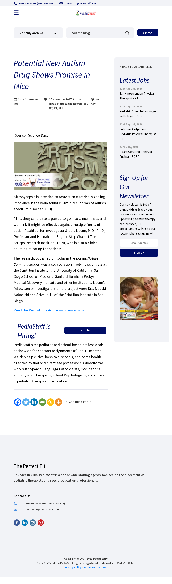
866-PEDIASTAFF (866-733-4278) (35, 3)
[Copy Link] (50, 402)
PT (55, 108)
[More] (58, 402)
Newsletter (80, 104)
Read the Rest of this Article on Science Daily (49, 310)
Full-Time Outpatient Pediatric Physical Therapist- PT (138, 134)
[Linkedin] (34, 402)
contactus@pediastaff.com (80, 3)
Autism (77, 99)
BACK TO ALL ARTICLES (137, 67)
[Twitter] (26, 402)
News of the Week (60, 104)
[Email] (42, 402)
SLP (61, 108)
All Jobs (85, 330)
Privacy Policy (73, 567)
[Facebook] (17, 402)
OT (50, 108)
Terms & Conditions (95, 567)
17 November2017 (60, 99)
